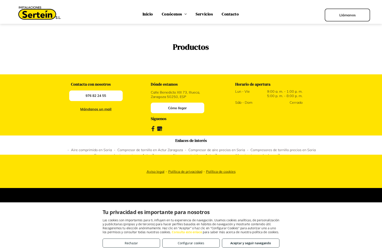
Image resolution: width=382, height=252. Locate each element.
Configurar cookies (191, 243)
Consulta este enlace (187, 232)
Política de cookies (221, 171)
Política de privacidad (185, 171)
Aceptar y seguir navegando (250, 243)
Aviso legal (155, 171)
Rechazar (131, 243)
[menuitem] (147, 14)
